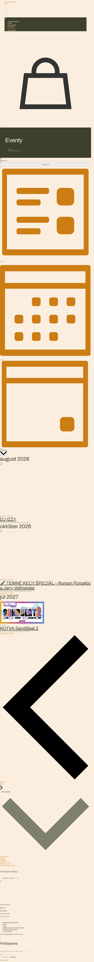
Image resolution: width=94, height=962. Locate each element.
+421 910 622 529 (9, 38)
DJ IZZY (8, 519)
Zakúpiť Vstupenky (5, 593)
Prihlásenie (13, 957)
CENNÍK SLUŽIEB (7, 931)
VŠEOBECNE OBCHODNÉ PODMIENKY (14, 927)
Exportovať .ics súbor (5, 863)
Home (9, 148)
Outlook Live (3, 862)
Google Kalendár (4, 856)
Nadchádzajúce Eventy (14, 150)
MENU (5, 924)
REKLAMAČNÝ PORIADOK (10, 929)
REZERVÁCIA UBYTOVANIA (12, 34)
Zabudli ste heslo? (4, 960)
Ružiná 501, (3, 907)
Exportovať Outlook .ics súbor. (7, 865)
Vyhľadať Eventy (45, 164)
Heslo (2, 954)
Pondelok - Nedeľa (7, 878)
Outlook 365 (3, 860)
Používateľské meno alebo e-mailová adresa (11, 951)
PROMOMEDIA (8, 934)
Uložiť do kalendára (6, 791)
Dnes (1, 783)
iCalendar (2, 858)
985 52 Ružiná (3, 910)
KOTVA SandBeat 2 (19, 628)
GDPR (4, 926)
